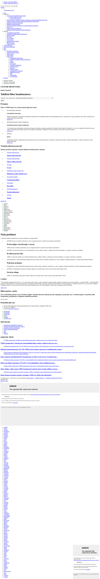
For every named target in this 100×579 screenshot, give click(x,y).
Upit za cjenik (4, 299)
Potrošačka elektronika (15, 65)
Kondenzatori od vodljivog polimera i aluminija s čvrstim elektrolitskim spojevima (27, 20)
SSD (11, 73)
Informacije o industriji (12, 51)
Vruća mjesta (10, 55)
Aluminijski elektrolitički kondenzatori (16, 15)
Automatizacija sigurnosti (16, 71)
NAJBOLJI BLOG (39, 378)
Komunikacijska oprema (13, 41)
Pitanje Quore (10, 54)
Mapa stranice (30, 378)
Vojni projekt (10, 39)
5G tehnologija (13, 76)
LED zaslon (13, 63)
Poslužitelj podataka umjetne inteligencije (17, 34)
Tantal (9, 198)
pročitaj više (4, 287)
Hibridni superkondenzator (13, 24)
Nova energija (10, 38)
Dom (5, 13)
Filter (2, 100)
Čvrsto (9, 168)
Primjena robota (11, 35)
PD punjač (9, 37)
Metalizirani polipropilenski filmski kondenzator (18, 30)
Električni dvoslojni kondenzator (15, 23)
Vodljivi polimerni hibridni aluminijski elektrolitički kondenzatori (23, 21)
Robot (11, 61)
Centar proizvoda (8, 45)
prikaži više (9, 119)
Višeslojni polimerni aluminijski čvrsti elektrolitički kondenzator (22, 25)
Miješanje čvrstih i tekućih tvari (17, 174)
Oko (5, 48)
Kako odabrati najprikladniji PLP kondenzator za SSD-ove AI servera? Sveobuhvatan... (29, 357)
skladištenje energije (15, 72)
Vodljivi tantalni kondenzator (14, 28)
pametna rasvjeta (14, 66)
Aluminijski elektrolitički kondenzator (13, 325)
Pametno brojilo (11, 44)
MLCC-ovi (9, 27)
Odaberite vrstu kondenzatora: (8, 98)
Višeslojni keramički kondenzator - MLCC (14, 326)
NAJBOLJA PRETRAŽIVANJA (53, 378)
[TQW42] (13, 152)
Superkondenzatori (13, 192)
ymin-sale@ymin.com (13, 308)
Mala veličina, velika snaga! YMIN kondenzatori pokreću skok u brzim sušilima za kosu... (29, 369)
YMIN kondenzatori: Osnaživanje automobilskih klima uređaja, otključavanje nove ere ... (29, 343)
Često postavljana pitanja (13, 52)
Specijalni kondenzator (9, 47)
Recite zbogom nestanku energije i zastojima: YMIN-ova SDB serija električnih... (26, 375)
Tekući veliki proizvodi (15, 17)
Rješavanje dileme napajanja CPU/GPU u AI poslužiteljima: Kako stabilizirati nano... (28, 363)
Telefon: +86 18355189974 (10, 2)
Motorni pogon (10, 42)
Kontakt (6, 78)
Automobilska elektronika (13, 32)
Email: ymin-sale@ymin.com (11, 3)
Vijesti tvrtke (10, 56)
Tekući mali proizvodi (15, 18)
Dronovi (12, 62)
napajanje (12, 68)
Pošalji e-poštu (4, 381)
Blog (5, 49)
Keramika (10, 186)
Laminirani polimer (13, 180)
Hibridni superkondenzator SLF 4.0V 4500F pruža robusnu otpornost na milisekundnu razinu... (31, 349)
